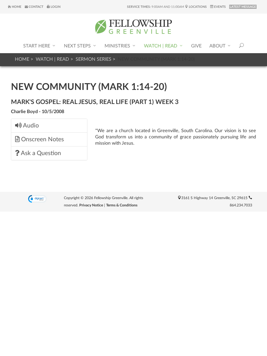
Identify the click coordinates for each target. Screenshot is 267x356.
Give (196, 46)
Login (55, 6)
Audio (30, 125)
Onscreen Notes (42, 139)
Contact (35, 6)
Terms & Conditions (121, 205)
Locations (197, 6)
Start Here (37, 46)
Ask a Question (40, 153)
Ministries (118, 46)
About (218, 46)
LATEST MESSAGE (243, 6)
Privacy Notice (91, 205)
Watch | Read (161, 46)
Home (16, 6)
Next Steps (78, 46)
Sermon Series (93, 59)
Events (219, 6)
